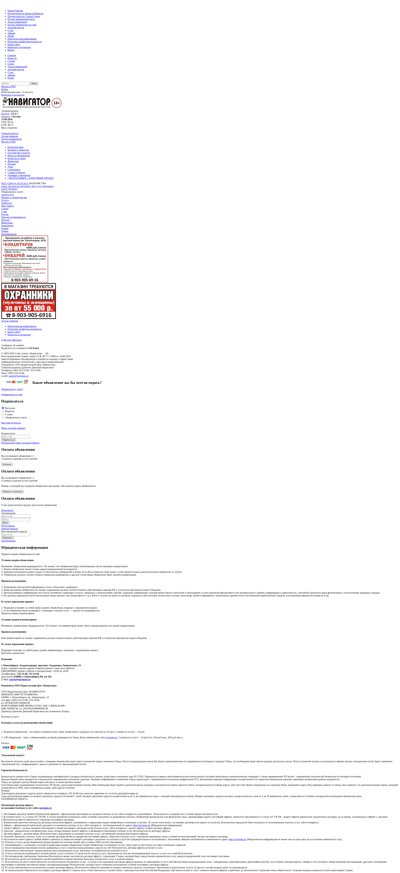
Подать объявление (18, 19)
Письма (12, 164)
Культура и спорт (17, 158)
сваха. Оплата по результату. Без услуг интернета (27, 186)
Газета (31, 19)
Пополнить (7, 510)
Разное (4, 228)
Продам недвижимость (13, 217)
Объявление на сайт (12, 394)
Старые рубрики (16, 172)
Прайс (11, 36)
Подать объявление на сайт (22, 24)
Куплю (5, 214)
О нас (11, 30)
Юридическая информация (22, 39)
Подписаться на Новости (21, 13)
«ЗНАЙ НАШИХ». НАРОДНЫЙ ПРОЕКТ (31, 178)
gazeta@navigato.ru (18, 376)
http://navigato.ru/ (141, 825)
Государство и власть (19, 152)
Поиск (11, 10)
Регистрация (8, 525)
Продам (5, 220)
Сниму (5, 208)
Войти (11, 50)
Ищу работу (7, 206)
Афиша (11, 33)
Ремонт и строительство (14, 197)
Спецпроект (14, 169)
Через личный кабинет (13, 428)
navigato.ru (111, 737)
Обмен (4, 231)
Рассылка (10, 408)
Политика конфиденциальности (25, 41)
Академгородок (16, 27)
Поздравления (8, 234)
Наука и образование (19, 155)
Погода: (5, 113)
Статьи (36, 16)
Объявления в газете (16, 417)
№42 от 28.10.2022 (15, 183)
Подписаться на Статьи (20, 16)
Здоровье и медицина (19, 175)
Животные (13, 161)
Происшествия (15, 147)
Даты (10, 167)
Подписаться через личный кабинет (20, 443)
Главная (18, 10)
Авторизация (8, 540)
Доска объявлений (17, 22)
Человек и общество (18, 150)
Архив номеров (9, 136)
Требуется (6, 203)
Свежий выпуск (9, 133)
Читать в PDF (8, 86)
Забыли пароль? (9, 528)
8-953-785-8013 (9, 189)
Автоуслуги (7, 194)
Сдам (4, 211)
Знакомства (7, 225)
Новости (38, 13)
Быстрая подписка (11, 422)
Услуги (5, 200)
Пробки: (5, 116)
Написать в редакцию (19, 47)
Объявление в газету (12, 389)
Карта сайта (14, 44)
